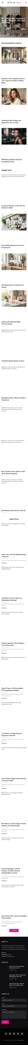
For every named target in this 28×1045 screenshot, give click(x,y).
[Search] (25, 2)
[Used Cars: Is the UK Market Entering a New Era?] (5, 968)
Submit (5, 1022)
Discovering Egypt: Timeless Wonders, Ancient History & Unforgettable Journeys (11, 871)
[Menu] (2, 2)
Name (3, 998)
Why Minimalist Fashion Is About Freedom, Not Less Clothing (13, 20)
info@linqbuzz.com (6, 954)
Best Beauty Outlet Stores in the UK (13, 510)
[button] (14, 930)
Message (4, 1009)
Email (3, 1003)
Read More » (4, 562)
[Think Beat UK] (14, 2)
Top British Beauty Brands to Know (13, 361)
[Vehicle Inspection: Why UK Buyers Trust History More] (5, 986)
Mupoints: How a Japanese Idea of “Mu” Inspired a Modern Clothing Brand (13, 81)
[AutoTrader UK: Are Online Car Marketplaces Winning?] (5, 977)
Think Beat (21, 1040)
